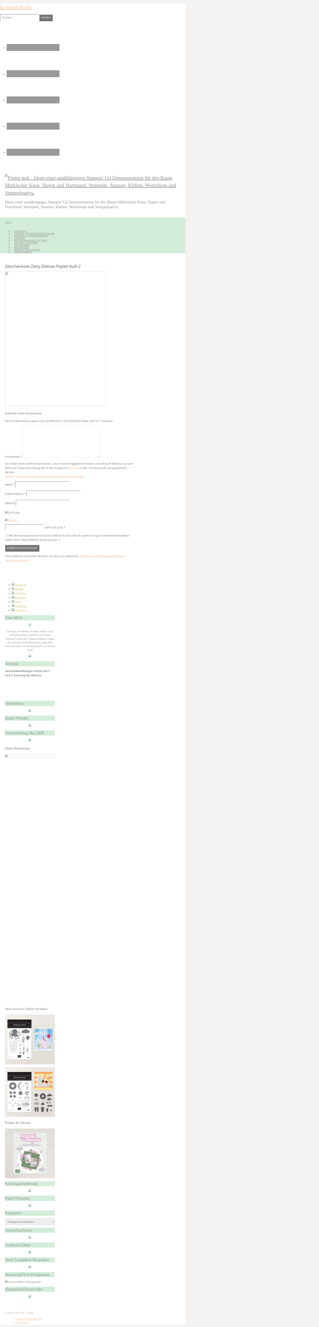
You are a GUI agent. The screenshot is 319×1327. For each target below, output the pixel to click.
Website (10, 503)
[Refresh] (11, 520)
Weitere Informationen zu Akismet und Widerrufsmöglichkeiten (44, 476)
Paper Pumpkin (23, 252)
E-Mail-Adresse (15, 494)
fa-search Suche (16, 7)
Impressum (23, 1322)
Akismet (74, 468)
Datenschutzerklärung (29, 1319)
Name (10, 484)
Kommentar (13, 456)
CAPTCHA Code (53, 527)
